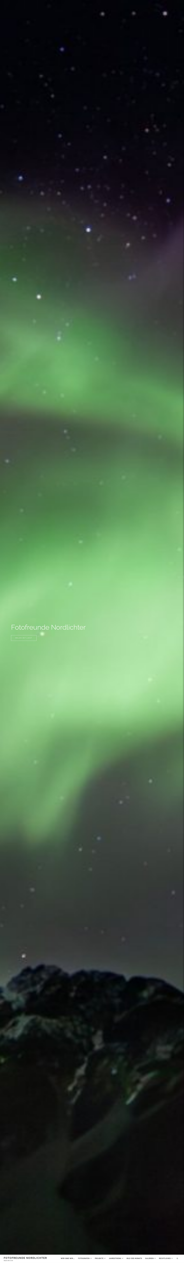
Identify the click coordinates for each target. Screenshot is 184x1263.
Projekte (99, 1258)
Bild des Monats (134, 1258)
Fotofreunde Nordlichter (25, 1257)
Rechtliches (165, 1258)
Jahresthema (115, 1258)
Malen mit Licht (26, 639)
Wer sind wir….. (68, 1258)
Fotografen (84, 1258)
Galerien (149, 1258)
